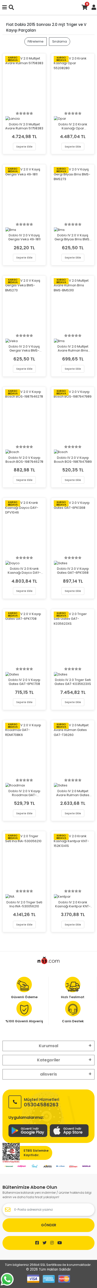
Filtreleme (36, 41)
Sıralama (59, 41)
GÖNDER (48, 1225)
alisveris (48, 1074)
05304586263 (41, 1102)
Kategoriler (48, 1060)
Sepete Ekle (24, 147)
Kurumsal (48, 1046)
